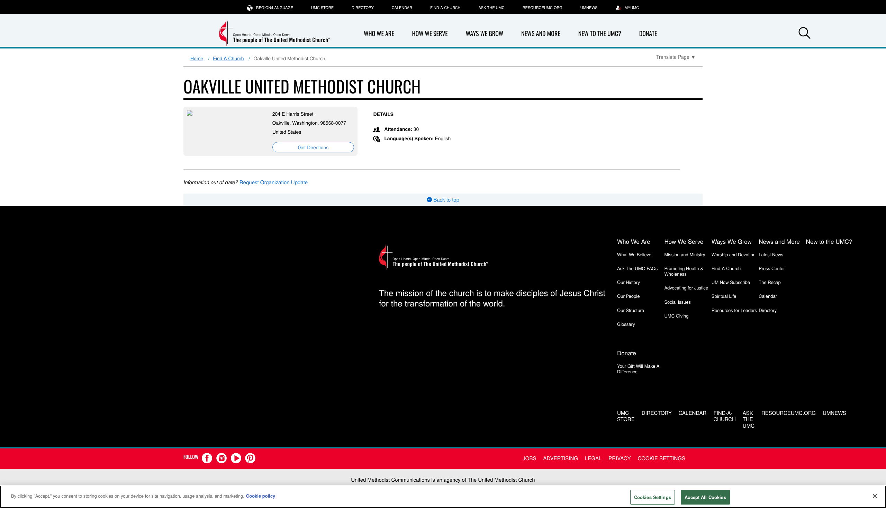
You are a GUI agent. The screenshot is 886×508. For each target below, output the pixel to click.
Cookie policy (260, 495)
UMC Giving (676, 315)
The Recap (769, 282)
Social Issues (677, 301)
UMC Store (322, 7)
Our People (628, 296)
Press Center (772, 268)
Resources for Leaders (734, 310)
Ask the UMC (491, 7)
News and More (540, 33)
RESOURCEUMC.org (542, 7)
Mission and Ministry (684, 254)
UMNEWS (589, 7)
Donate (648, 33)
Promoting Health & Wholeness (683, 271)
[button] (804, 34)
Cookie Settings (661, 458)
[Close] (875, 495)
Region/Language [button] (274, 7)
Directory (363, 7)
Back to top (445, 199)
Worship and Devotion (734, 254)
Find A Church (228, 58)
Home (196, 58)
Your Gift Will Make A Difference (638, 369)
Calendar (402, 7)
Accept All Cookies (705, 497)
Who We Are (379, 33)
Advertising (560, 458)
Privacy (619, 458)
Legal (593, 458)
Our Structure (630, 310)
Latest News (771, 254)
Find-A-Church (445, 7)
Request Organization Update (273, 182)
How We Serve (429, 33)
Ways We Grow (484, 33)
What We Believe (634, 254)
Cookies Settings (652, 497)
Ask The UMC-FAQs (637, 268)
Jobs (529, 458)
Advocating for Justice (686, 287)
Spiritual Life (724, 296)
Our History (628, 282)
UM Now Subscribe (731, 282)
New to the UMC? (599, 33)
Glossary (626, 324)
